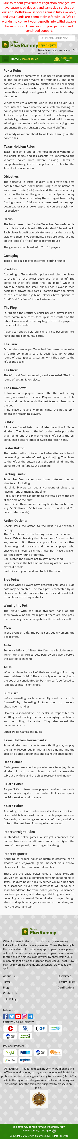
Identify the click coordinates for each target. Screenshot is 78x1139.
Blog (6, 987)
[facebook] (6, 1015)
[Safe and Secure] (25, 1036)
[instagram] (24, 1015)
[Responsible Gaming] (10, 1028)
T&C (51, 53)
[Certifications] (10, 1036)
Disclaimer (64, 976)
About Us (9, 976)
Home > (16, 59)
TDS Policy (9, 999)
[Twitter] (12, 1015)
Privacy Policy (66, 982)
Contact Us (10, 993)
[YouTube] (18, 1015)
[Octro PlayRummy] (39, 931)
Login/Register (47, 45)
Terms (7, 982)
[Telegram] (30, 1015)
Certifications (66, 987)
